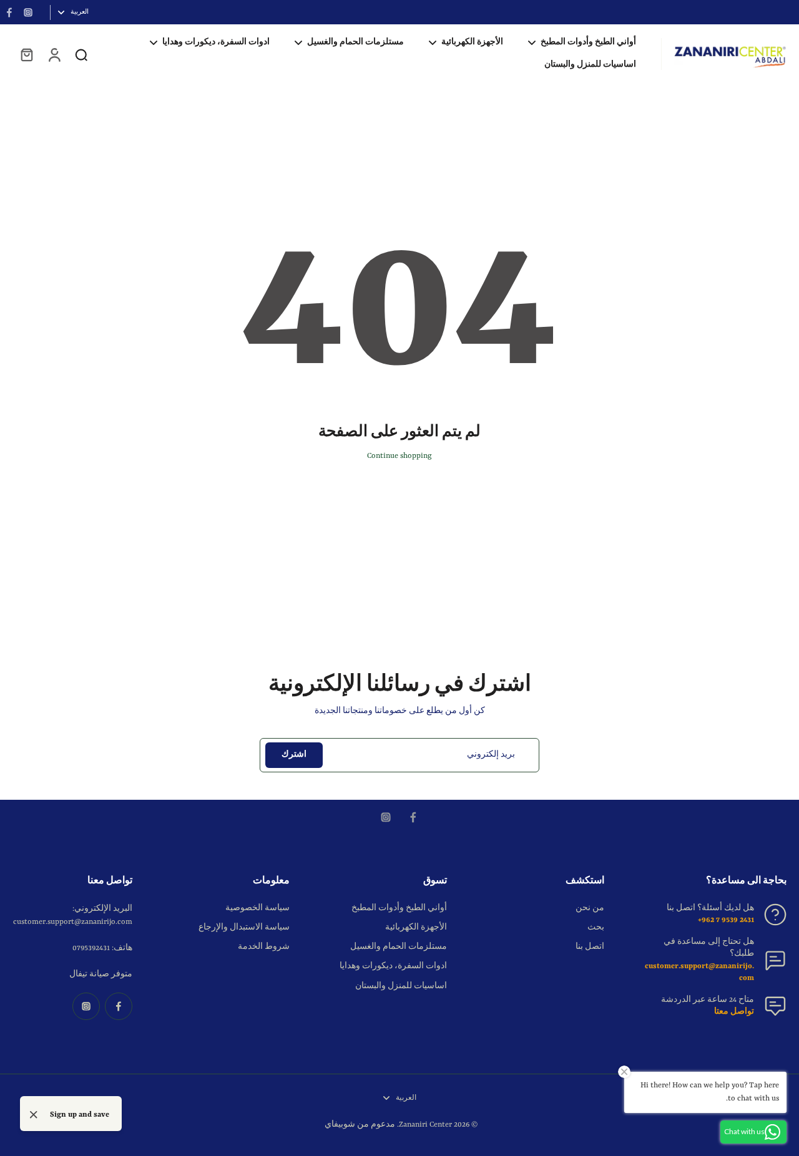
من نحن (590, 908)
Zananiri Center (425, 1124)
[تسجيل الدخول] (53, 54)
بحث (595, 927)
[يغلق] (33, 1115)
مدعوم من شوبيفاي (360, 1124)
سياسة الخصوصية (257, 908)
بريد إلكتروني (491, 754)
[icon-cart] (26, 54)
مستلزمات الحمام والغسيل (398, 947)
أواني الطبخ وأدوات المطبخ (399, 908)
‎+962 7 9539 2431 (726, 920)
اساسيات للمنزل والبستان (401, 986)
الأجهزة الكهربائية (416, 927)
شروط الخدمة (264, 947)
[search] (81, 54)
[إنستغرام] (28, 12)
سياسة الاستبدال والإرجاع (244, 927)
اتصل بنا (590, 947)
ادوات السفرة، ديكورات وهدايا (393, 966)
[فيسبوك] (9, 12)
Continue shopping (399, 456)
